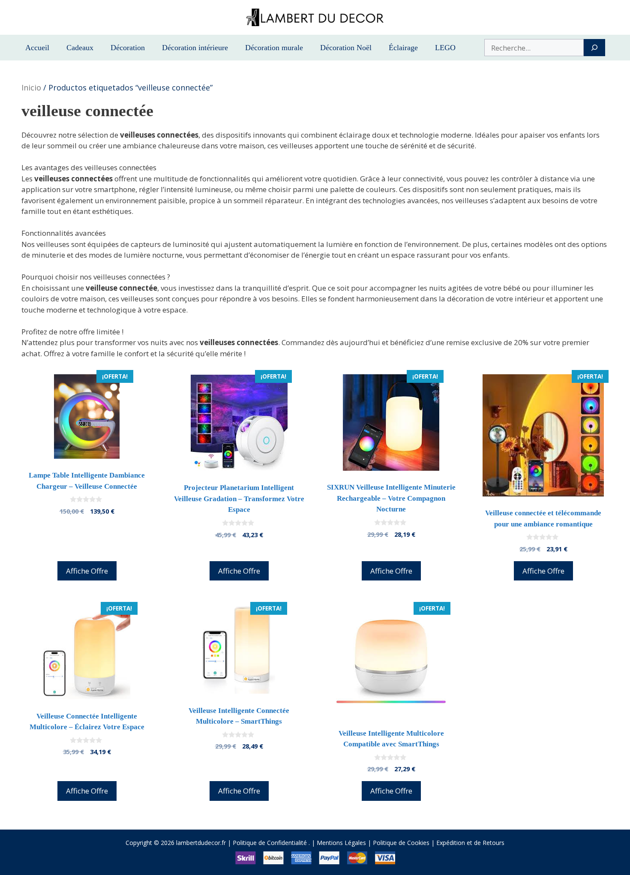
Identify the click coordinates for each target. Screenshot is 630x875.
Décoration (128, 47)
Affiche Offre (87, 571)
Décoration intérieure (195, 47)
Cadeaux (79, 47)
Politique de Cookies (401, 843)
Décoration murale (274, 47)
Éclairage (403, 47)
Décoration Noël (346, 47)
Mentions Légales (341, 843)
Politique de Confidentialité (270, 843)
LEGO (445, 47)
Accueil (37, 47)
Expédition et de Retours (470, 843)
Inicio (31, 87)
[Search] (594, 47)
